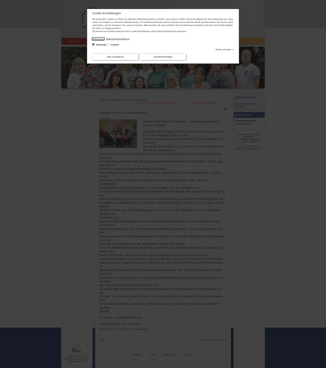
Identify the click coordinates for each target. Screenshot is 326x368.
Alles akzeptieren (115, 57)
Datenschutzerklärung (118, 39)
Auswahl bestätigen (163, 57)
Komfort (115, 45)
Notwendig (101, 45)
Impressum (98, 39)
